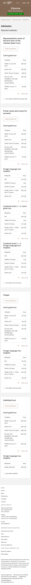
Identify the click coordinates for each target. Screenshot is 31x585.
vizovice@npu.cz (5, 523)
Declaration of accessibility (20, 575)
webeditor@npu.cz (6, 580)
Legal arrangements (6, 575)
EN (18, 3)
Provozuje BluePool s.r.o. (7, 582)
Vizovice (15, 8)
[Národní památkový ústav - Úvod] (7, 3)
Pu (1, 496)
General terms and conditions (9, 576)
